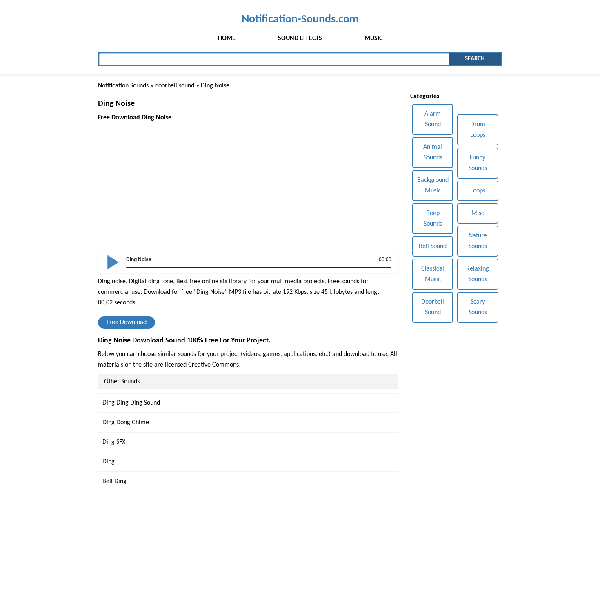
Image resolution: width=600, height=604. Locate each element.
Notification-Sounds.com (300, 19)
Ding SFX (113, 442)
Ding (108, 462)
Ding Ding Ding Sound (131, 403)
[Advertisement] (248, 180)
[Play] (113, 261)
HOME (227, 38)
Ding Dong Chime (125, 422)
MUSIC (373, 38)
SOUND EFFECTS (300, 38)
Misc (477, 213)
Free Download (127, 322)
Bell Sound (433, 246)
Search (474, 59)
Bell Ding (114, 481)
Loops (477, 191)
